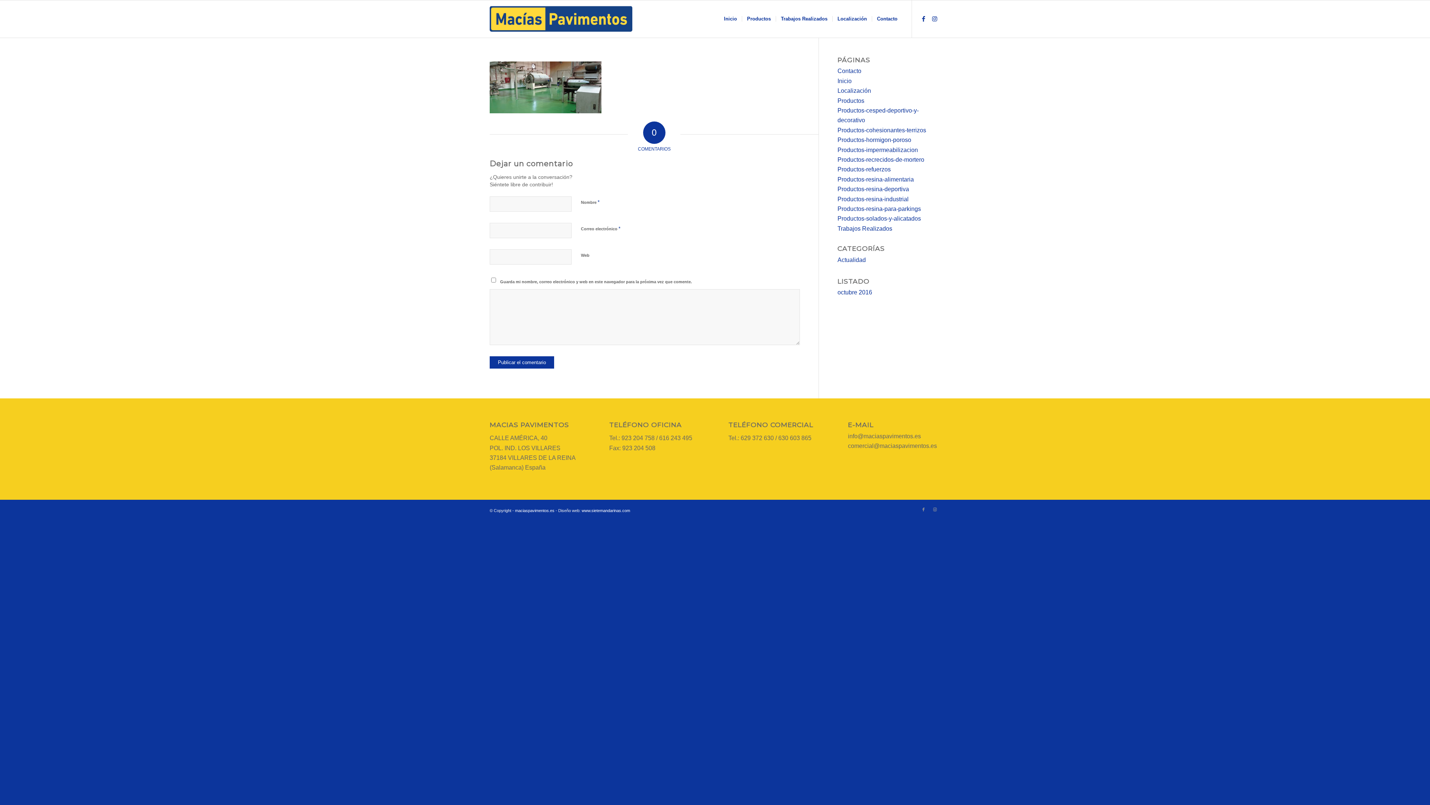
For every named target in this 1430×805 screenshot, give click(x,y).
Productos (851, 101)
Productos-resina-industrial (873, 199)
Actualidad (852, 260)
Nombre (590, 202)
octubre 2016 (855, 292)
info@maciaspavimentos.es (884, 436)
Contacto (849, 71)
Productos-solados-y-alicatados (879, 218)
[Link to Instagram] (934, 18)
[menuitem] (730, 19)
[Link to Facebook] (923, 18)
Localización (854, 91)
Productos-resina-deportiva (873, 189)
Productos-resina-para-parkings (879, 209)
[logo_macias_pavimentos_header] (561, 19)
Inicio (845, 81)
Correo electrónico (600, 228)
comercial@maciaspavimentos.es (892, 446)
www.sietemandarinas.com (606, 510)
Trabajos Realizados (865, 228)
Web (585, 255)
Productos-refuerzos (864, 169)
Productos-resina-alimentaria (876, 179)
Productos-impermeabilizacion (878, 150)
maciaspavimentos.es (534, 510)
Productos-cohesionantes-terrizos (882, 130)
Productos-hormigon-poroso (874, 140)
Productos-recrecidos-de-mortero (881, 160)
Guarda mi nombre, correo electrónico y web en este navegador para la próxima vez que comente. (596, 282)
